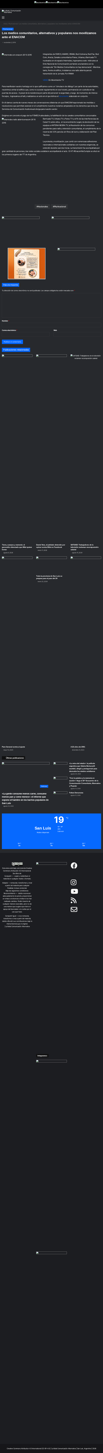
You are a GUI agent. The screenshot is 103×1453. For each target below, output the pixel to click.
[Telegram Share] (16, 54)
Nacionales (43, 206)
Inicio (5, 24)
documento (64, 96)
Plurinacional (13, 24)
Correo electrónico (9, 330)
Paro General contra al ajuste (13, 747)
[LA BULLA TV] (40, 4)
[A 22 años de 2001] (86, 650)
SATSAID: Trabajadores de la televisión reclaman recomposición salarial (85, 547)
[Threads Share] (34, 54)
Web (55, 330)
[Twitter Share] (28, 54)
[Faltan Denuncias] (60, 796)
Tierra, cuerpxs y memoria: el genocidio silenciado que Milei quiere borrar (17, 547)
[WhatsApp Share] (10, 54)
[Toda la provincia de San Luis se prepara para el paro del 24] (51, 565)
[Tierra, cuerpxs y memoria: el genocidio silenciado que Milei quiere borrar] (17, 448)
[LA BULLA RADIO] (63, 4)
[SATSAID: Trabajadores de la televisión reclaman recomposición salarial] (86, 448)
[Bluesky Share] (4, 54)
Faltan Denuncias (76, 793)
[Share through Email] (40, 54)
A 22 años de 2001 (78, 747)
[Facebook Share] (22, 54)
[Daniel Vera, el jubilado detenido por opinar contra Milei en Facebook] (51, 448)
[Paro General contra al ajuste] (17, 650)
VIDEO (45, 80)
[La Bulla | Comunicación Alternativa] (14, 11)
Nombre (5, 321)
